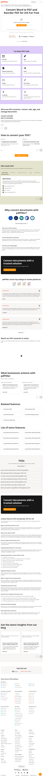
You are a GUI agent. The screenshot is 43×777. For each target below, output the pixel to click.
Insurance (30, 738)
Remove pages (18, 699)
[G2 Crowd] (19, 36)
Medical (30, 739)
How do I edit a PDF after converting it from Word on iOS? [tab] (13, 484)
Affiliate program (4, 741)
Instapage (2, 756)
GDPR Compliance (4, 738)
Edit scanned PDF (5, 698)
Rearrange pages (19, 696)
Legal (30, 746)
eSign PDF (4, 687)
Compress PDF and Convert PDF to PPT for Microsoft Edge (12, 443)
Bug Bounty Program (33, 775)
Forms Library (17, 732)
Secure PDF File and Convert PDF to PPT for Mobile (12, 432)
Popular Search (17, 741)
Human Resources (32, 743)
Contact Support (20, 466)
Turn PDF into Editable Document (32, 414)
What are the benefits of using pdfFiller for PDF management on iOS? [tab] (15, 487)
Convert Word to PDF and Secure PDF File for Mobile (33, 432)
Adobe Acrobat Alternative (19, 756)
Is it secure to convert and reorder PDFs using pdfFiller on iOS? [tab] (14, 476)
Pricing (2, 733)
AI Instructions (31, 764)
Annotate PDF (18, 720)
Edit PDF (17, 683)
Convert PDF (4, 694)
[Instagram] (24, 773)
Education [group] (12, 172)
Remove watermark (19, 716)
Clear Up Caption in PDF (30, 409)
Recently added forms (18, 750)
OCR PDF (3, 696)
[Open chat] (40, 774)
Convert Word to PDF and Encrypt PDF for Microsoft (33, 438)
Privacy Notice (18, 775)
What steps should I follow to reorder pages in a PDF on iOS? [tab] (13, 473)
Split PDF (17, 693)
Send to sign (32, 711)
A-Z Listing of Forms (18, 736)
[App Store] (25, 770)
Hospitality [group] (37, 172)
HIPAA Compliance (4, 740)
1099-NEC (20, 746)
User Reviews (31, 759)
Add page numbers (19, 715)
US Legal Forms (3, 753)
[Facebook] (15, 773)
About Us (2, 732)
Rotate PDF (18, 711)
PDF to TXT (32, 703)
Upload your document (21, 155)
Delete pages (18, 708)
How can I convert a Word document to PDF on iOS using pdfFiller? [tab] (14, 470)
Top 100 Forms (17, 733)
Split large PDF (18, 703)
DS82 (18, 745)
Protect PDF (4, 685)
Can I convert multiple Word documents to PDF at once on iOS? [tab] (14, 479)
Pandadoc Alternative (18, 758)
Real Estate (31, 741)
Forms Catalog (17, 738)
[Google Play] (17, 770)
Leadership (3, 735)
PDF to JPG (32, 698)
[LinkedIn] (21, 773)
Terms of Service (3, 775)
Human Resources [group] (22, 172)
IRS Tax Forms (17, 740)
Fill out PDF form (19, 687)
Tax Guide (16, 751)
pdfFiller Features (32, 733)
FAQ (31, 751)
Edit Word (17, 721)
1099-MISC (17, 746)
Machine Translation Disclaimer (6, 743)
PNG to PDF (4, 715)
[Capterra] (31, 36)
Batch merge (18, 701)
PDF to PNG (32, 699)
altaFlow (2, 754)
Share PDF (32, 713)
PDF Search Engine (18, 735)
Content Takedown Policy (25, 775)
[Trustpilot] (24, 36)
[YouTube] (27, 773)
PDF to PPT (32, 696)
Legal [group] (30, 172)
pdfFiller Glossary (32, 762)
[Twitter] (18, 773)
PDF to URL (32, 701)
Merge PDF (18, 685)
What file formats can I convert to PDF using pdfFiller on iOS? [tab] (13, 482)
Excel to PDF (4, 711)
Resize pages (4, 699)
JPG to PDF (4, 713)
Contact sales (3, 760)
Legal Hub (2, 736)
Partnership (3, 746)
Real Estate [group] (5, 172)
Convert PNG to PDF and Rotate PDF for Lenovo (12, 449)
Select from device (21, 25)
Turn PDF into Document (8, 414)
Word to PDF (32, 683)
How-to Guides (31, 760)
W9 (19, 743)
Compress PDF (4, 683)
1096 (20, 745)
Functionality (31, 732)
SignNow (2, 751)
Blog (29, 751)
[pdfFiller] (4, 2)
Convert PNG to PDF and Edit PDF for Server (33, 449)
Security (2, 745)
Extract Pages (18, 698)
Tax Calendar (17, 748)
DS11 (16, 745)
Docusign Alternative (18, 759)
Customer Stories (32, 757)
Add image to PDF (19, 723)
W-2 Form (16, 743)
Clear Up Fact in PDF (7, 409)
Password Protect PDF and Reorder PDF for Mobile (12, 438)
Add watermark (18, 718)
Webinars (30, 752)
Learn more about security (20, 223)
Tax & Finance (31, 744)
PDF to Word (32, 685)
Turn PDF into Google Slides (9, 420)
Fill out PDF (18, 710)
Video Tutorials (31, 754)
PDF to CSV (32, 694)
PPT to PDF (4, 710)
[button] (6, 128)
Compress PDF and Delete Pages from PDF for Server (33, 443)
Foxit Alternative (17, 761)
